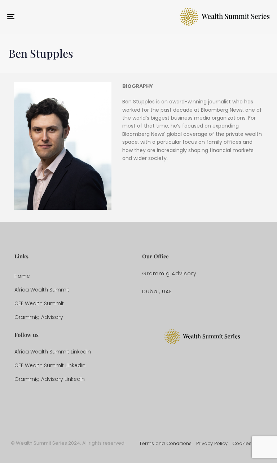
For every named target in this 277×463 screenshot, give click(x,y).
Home (22, 276)
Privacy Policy (212, 443)
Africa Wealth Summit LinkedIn (52, 351)
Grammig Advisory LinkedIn (49, 379)
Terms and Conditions (165, 443)
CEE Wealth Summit (39, 303)
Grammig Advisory (38, 317)
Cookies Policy (249, 443)
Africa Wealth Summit (41, 289)
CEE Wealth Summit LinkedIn (49, 365)
